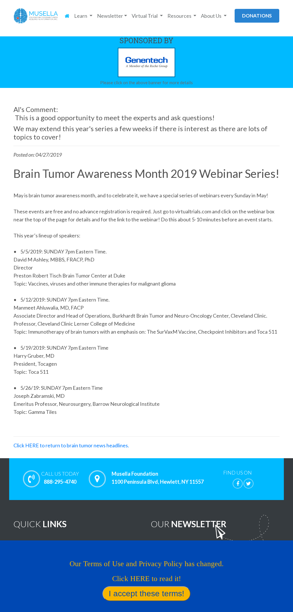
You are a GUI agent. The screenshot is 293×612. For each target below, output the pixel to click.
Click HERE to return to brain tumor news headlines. (71, 445)
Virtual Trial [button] (145, 16)
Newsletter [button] (110, 16)
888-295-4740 (60, 478)
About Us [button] (211, 16)
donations (257, 16)
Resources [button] (179, 16)
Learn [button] (81, 16)
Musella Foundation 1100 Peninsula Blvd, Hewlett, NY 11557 (158, 478)
